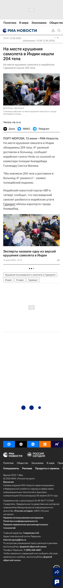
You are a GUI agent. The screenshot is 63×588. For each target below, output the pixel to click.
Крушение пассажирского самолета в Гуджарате (30, 274)
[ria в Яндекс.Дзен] (21, 444)
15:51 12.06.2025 (12, 38)
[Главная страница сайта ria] (19, 30)
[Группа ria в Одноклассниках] (45, 444)
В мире (20, 280)
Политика (8, 463)
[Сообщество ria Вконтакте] (33, 444)
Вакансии (8, 482)
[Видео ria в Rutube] (57, 444)
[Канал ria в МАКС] (9, 444)
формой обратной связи (33, 546)
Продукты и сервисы (47, 468)
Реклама (27, 468)
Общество (22, 463)
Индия (8, 280)
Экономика (37, 463)
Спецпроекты (11, 468)
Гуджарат (9, 204)
